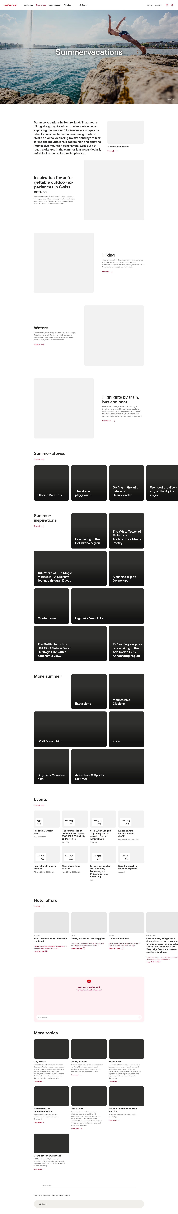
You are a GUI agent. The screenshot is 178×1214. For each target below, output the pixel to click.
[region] (90, 137)
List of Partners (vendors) (69, 143)
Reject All (96, 148)
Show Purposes (68, 148)
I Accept (111, 148)
